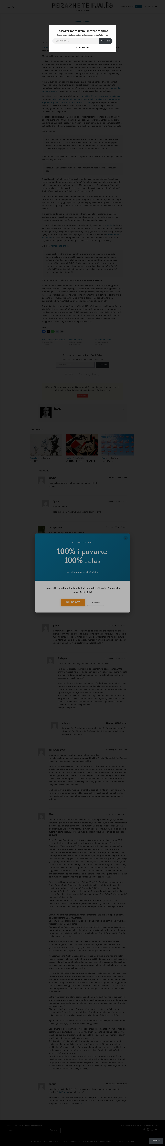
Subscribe (105, 41)
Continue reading (82, 47)
